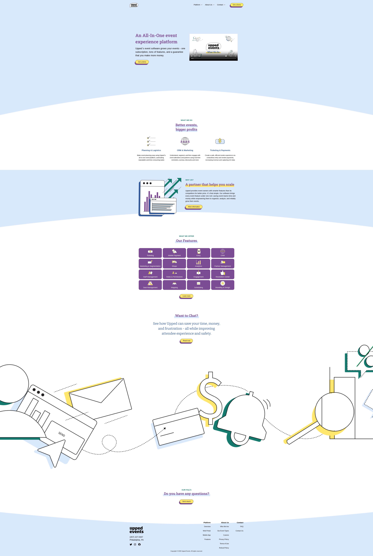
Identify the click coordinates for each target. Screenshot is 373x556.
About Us (208, 5)
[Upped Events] (134, 4)
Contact (220, 5)
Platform (197, 5)
